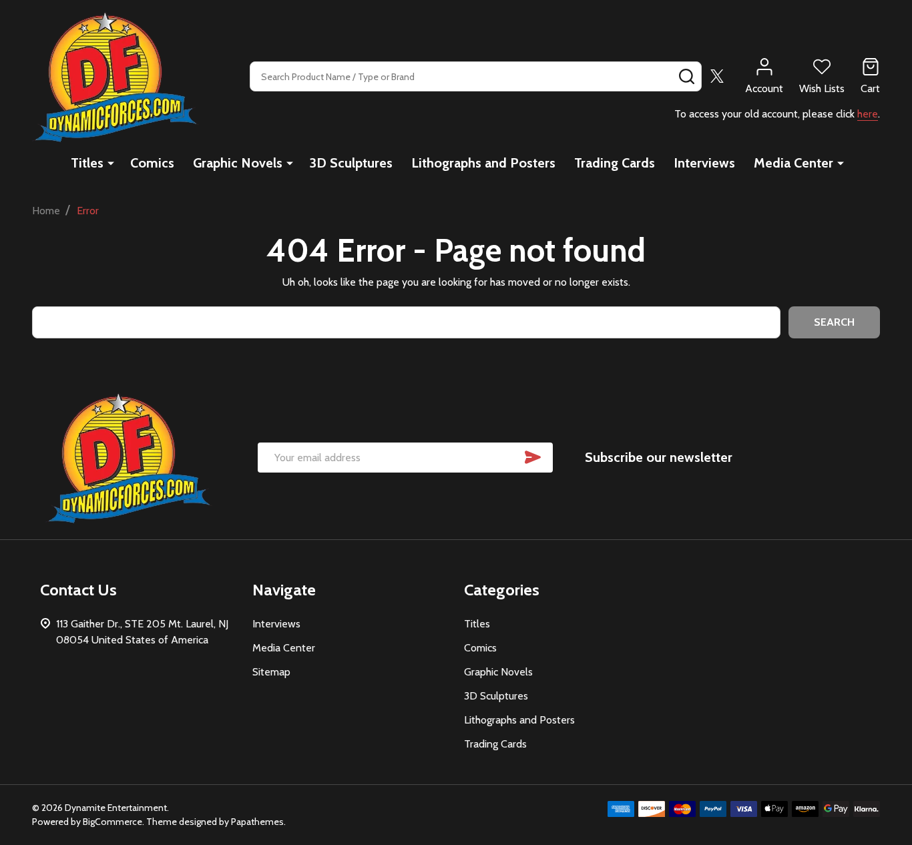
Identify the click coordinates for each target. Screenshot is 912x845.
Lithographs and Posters (483, 163)
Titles (87, 163)
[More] (110, 163)
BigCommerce (112, 822)
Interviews (704, 163)
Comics (152, 163)
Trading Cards (614, 163)
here (867, 113)
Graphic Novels (237, 163)
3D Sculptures (351, 163)
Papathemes (257, 822)
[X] (717, 76)
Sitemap (271, 671)
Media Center (793, 163)
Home (46, 210)
